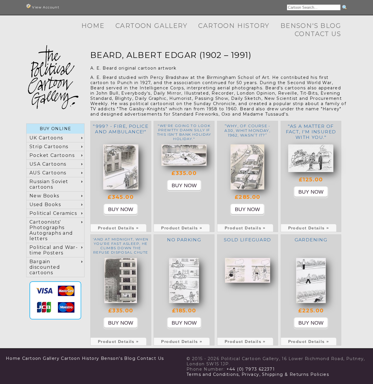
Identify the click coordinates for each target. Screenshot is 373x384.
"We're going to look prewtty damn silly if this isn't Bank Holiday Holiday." (184, 132)
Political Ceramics (53, 213)
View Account (45, 7)
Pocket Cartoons (52, 155)
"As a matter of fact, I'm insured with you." (311, 131)
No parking (184, 240)
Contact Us (318, 34)
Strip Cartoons (48, 146)
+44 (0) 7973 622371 (250, 369)
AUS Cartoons (47, 173)
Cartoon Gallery (151, 26)
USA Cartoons (47, 164)
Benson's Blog (310, 26)
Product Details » (118, 228)
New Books (44, 196)
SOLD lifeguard (247, 240)
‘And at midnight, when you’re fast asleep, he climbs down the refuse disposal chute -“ (121, 248)
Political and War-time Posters (53, 250)
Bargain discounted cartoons (44, 267)
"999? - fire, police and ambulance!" (120, 129)
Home (93, 26)
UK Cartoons (46, 138)
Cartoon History (233, 26)
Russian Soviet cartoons (48, 184)
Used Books (45, 204)
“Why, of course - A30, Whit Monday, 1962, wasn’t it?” (247, 130)
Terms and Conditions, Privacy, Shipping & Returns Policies (257, 374)
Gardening (311, 240)
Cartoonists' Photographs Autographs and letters (51, 230)
